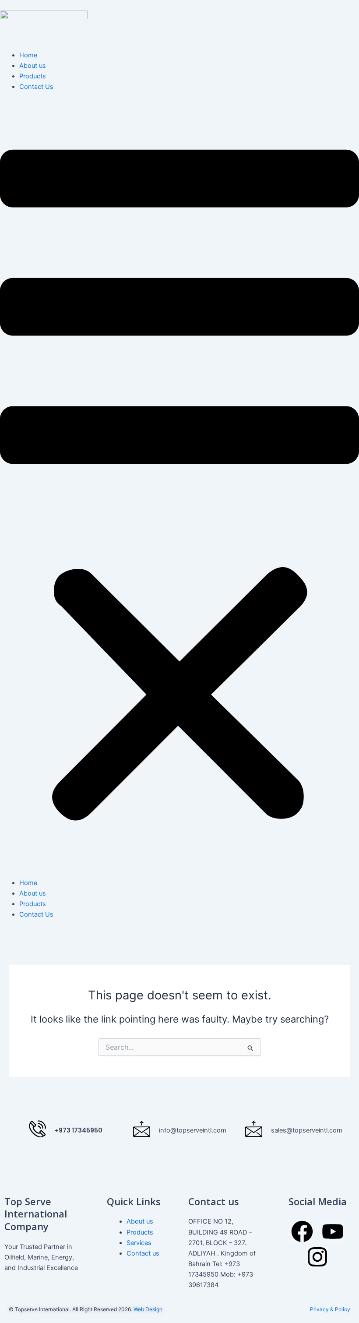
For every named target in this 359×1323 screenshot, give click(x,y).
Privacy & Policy (330, 1309)
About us (32, 66)
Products (32, 76)
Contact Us (36, 87)
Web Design (148, 1309)
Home (28, 55)
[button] (179, 489)
